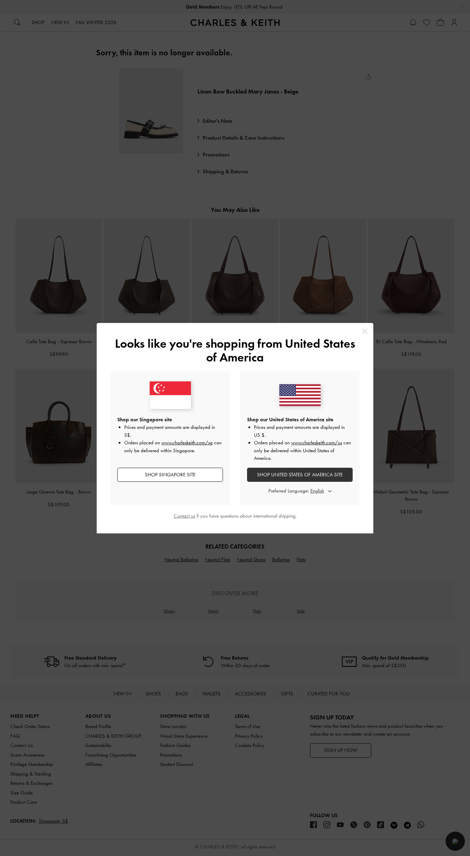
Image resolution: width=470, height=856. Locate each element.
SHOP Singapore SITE (170, 475)
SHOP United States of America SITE (300, 475)
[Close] (365, 331)
